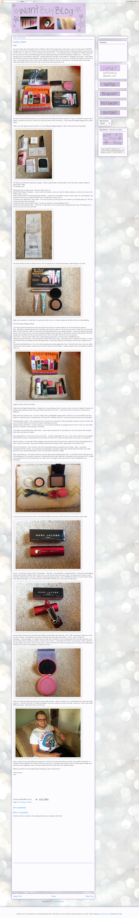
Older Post (89, 896)
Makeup (23, 802)
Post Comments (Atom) (57, 901)
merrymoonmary (104, 914)
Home (53, 896)
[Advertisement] (53, 877)
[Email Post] (36, 799)
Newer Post (17, 896)
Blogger (120, 914)
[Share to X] (44, 799)
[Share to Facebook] (46, 799)
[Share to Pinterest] (48, 799)
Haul (19, 802)
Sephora (29, 802)
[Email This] (40, 799)
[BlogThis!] (42, 799)
